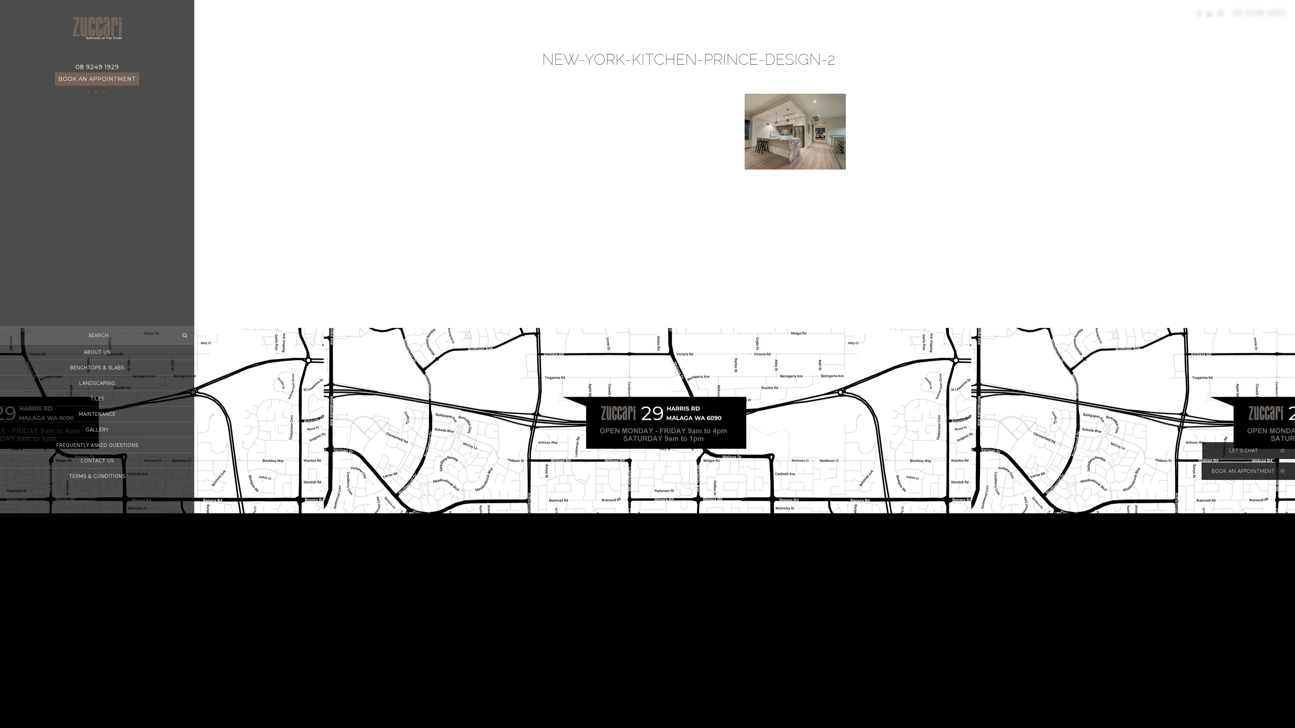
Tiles (97, 398)
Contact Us (97, 460)
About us (97, 352)
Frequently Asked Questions (97, 445)
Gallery (97, 429)
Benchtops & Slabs (97, 367)
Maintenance (97, 414)
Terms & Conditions (97, 476)
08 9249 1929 (1258, 11)
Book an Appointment (97, 79)
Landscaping (97, 383)
